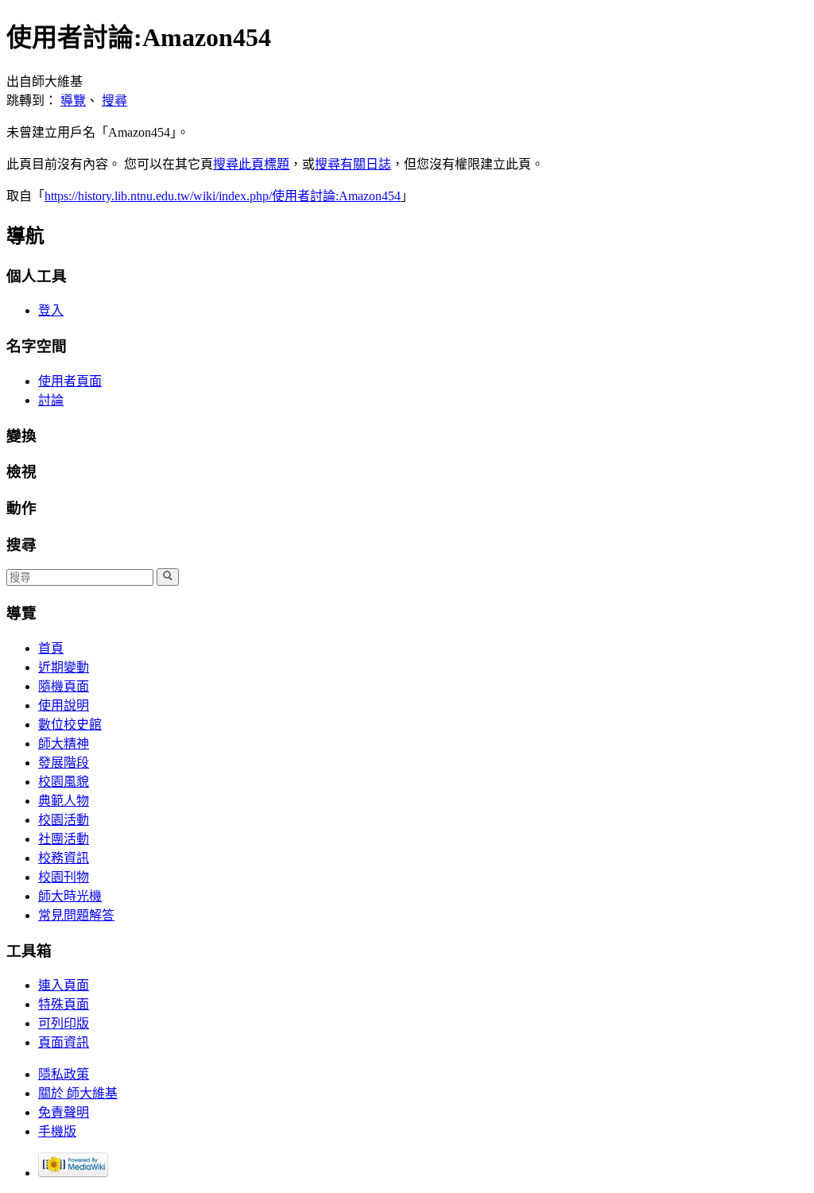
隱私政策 (63, 1074)
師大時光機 (70, 896)
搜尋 (114, 100)
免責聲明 (63, 1112)
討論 (51, 400)
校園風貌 (63, 781)
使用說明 (63, 705)
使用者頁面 (70, 381)
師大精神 (63, 743)
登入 (51, 310)
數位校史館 (70, 724)
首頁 (51, 648)
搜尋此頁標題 (251, 164)
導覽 (73, 100)
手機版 (57, 1131)
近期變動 (63, 667)
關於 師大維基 (78, 1093)
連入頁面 (63, 985)
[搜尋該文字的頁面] (168, 577)
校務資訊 (63, 858)
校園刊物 (63, 877)
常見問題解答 (76, 915)
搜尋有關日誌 (353, 164)
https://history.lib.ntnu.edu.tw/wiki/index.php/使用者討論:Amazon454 (223, 196)
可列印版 (63, 1023)
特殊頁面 (63, 1004)
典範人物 (63, 801)
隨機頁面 (63, 686)
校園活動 (63, 820)
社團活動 (63, 839)
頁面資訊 (63, 1042)
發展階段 (63, 762)
